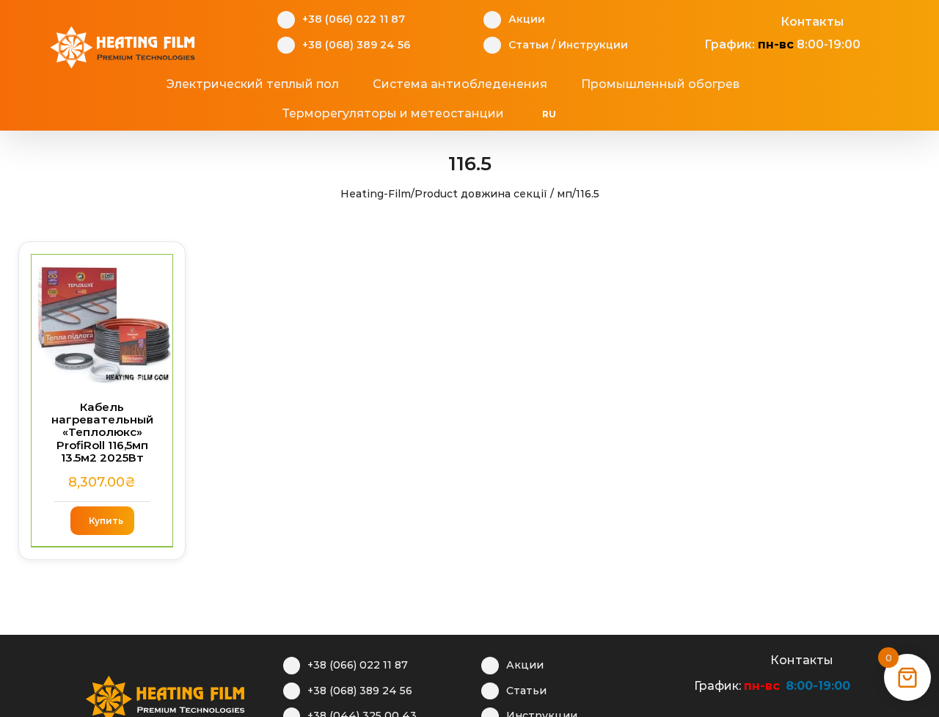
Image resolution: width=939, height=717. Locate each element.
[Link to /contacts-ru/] (754, 658)
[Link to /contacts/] (765, 19)
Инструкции (593, 44)
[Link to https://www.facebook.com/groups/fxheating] (697, 19)
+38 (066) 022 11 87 (353, 19)
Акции (526, 19)
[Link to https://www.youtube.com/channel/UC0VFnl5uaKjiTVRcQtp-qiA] (742, 19)
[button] (635, 113)
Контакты (812, 22)
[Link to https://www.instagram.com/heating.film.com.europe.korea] (709, 658)
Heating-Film (375, 193)
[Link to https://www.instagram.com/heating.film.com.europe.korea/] (719, 19)
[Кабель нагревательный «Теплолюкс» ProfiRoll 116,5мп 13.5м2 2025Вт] (102, 320)
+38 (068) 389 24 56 (356, 44)
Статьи (528, 44)
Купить (106, 520)
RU (549, 114)
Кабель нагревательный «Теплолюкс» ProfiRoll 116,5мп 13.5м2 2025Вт (102, 432)
